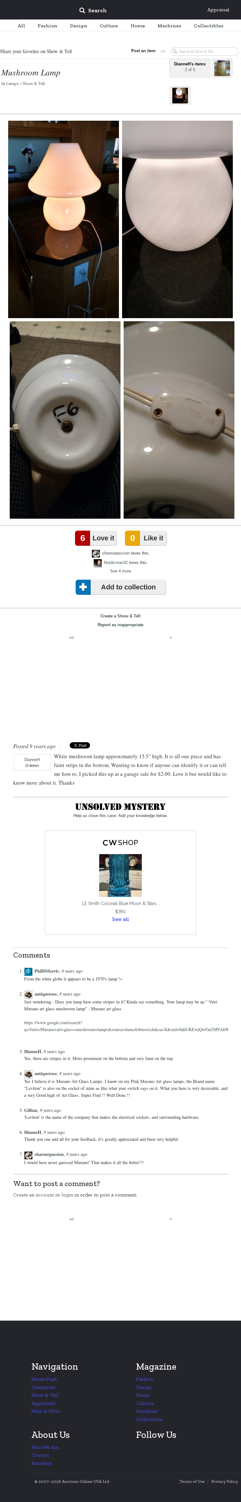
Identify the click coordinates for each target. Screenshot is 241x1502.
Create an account (33, 1195)
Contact (40, 1455)
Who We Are (45, 1447)
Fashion (145, 1379)
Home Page (44, 1379)
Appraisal (218, 10)
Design (144, 1387)
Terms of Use (192, 1481)
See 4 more (120, 571)
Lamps (12, 83)
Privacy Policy (224, 1481)
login (67, 1195)
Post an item (143, 50)
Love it (97, 538)
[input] (138, 11)
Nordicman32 (116, 562)
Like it (146, 538)
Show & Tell (34, 83)
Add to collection (128, 587)
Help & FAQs (45, 1411)
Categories (43, 1387)
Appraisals (43, 1403)
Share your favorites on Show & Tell (36, 51)
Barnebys (41, 1463)
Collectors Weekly (36, 10)
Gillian (30, 1110)
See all (120, 919)
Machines (147, 1411)
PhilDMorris (47, 971)
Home (143, 1395)
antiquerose (46, 994)
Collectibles (149, 1419)
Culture (145, 1403)
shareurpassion (116, 553)
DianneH (32, 760)
